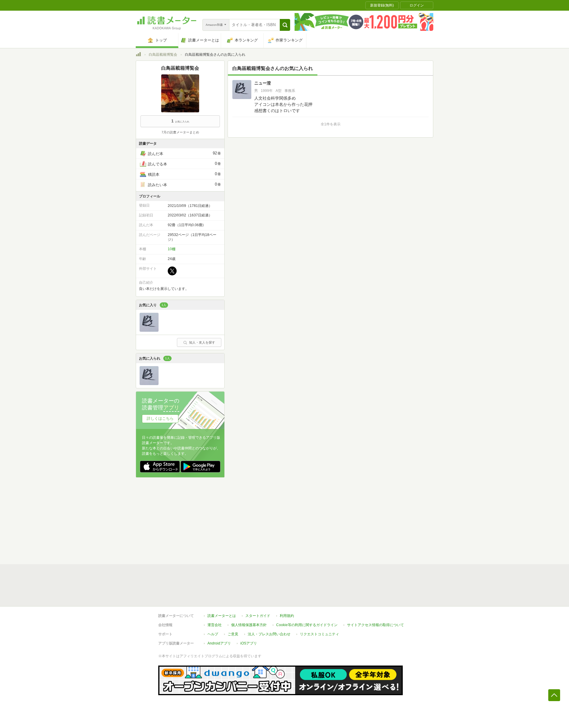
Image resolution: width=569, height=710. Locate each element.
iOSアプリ (248, 643)
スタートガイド (257, 616)
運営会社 (214, 625)
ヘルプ (212, 634)
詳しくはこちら (160, 418)
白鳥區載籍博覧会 (163, 54)
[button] (285, 25)
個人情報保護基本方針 (249, 625)
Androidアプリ (219, 643)
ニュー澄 (262, 83)
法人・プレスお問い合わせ (269, 634)
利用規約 (287, 616)
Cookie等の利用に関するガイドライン (307, 625)
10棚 (171, 249)
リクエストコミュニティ (319, 634)
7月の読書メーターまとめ (180, 132)
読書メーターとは (221, 616)
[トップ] (138, 55)
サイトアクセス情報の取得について (375, 625)
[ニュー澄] (149, 330)
